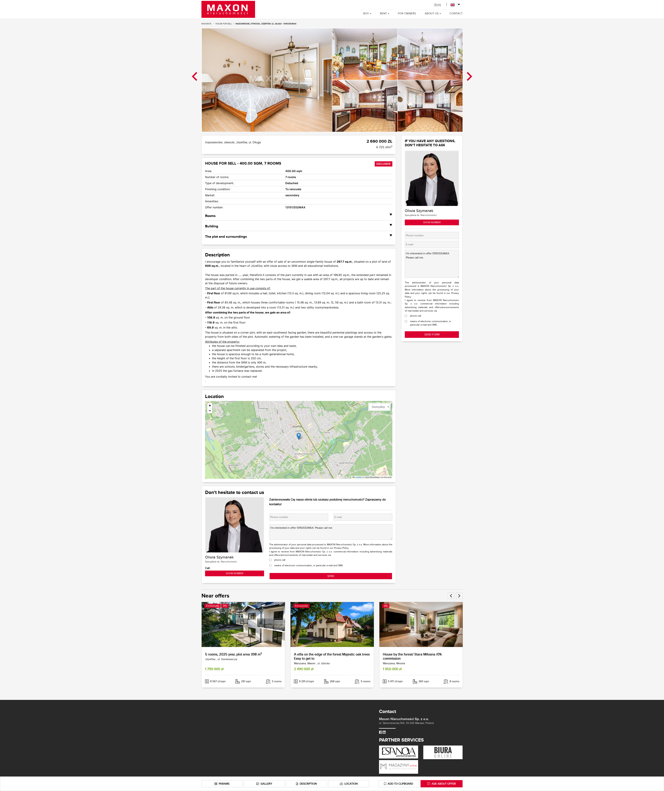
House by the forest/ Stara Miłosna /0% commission (412, 656)
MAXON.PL (206, 23)
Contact (456, 13)
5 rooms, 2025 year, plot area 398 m (233, 654)
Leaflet (357, 477)
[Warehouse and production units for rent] (398, 767)
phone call (279, 560)
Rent (383, 13)
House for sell (223, 23)
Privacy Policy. (341, 548)
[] (439, 5)
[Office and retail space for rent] (443, 752)
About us (432, 13)
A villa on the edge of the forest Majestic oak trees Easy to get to (332, 656)
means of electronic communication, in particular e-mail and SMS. (308, 565)
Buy (366, 13)
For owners (407, 13)
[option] (266, 80)
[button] (299, 436)
